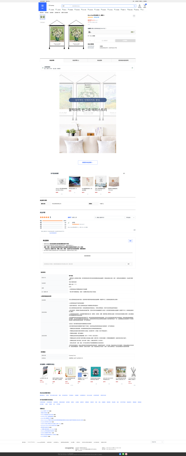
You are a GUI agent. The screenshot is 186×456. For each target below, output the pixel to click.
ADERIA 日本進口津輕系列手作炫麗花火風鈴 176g (51, 423)
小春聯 (46, 404)
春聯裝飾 (139, 402)
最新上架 (74, 217)
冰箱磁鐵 (76, 395)
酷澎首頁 (41, 12)
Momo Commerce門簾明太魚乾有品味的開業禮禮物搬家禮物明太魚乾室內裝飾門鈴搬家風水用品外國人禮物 (62, 420)
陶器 (60, 395)
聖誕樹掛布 (129, 402)
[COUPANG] (69, 448)
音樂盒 (47, 395)
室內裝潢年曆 (64, 395)
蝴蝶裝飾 (87, 402)
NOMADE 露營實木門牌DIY (46, 432)
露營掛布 (82, 402)
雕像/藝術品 (42, 395)
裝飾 (118, 402)
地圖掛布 (92, 402)
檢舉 (128, 264)
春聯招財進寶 (62, 402)
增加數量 (93, 41)
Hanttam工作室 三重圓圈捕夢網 (47, 416)
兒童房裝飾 (55, 402)
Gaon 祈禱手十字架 (45, 411)
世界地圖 (58, 404)
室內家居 (46, 12)
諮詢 (130, 240)
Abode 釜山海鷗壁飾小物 (46, 418)
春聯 (96, 402)
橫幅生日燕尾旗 (44, 412)
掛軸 (99, 402)
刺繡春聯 (103, 402)
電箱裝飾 (134, 402)
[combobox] (130, 217)
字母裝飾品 (71, 395)
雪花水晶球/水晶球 (53, 395)
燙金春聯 (113, 402)
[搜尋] (134, 6)
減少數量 (93, 40)
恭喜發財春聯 (42, 402)
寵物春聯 (108, 402)
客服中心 (141, 1)
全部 (63, 6)
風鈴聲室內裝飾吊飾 (45, 427)
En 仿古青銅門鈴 (44, 436)
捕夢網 (72, 402)
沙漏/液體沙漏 (82, 395)
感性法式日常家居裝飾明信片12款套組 (48, 434)
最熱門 (69, 217)
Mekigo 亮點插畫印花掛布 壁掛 (47, 414)
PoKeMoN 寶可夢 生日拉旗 (46, 421)
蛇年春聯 (41, 404)
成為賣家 (145, 1)
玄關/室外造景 (103, 395)
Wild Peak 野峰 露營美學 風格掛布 (47, 431)
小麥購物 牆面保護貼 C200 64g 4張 (48, 429)
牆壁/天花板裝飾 (64, 12)
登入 (133, 1)
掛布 (54, 404)
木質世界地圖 (122, 402)
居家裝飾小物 (57, 12)
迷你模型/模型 (96, 395)
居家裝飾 (51, 12)
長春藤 (50, 404)
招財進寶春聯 (49, 402)
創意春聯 (68, 402)
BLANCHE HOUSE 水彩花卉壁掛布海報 (49, 425)
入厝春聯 (77, 402)
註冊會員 (136, 1)
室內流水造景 (89, 395)
